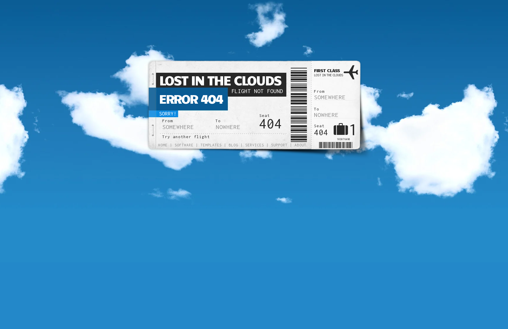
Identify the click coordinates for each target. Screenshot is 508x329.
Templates (211, 145)
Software (184, 145)
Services (254, 145)
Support (279, 145)
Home (163, 145)
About (300, 145)
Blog (233, 145)
